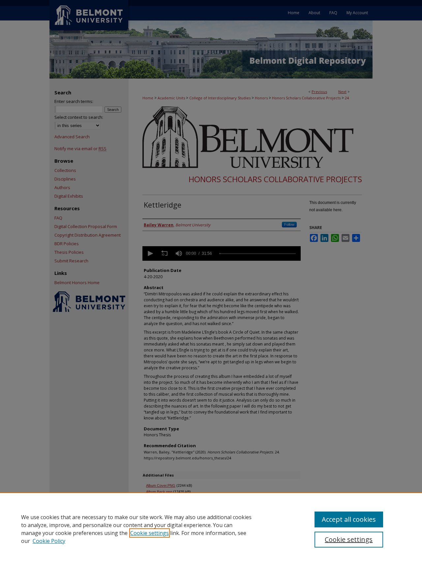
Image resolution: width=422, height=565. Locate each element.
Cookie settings (149, 533)
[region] (211, 528)
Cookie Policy (49, 541)
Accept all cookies (349, 519)
